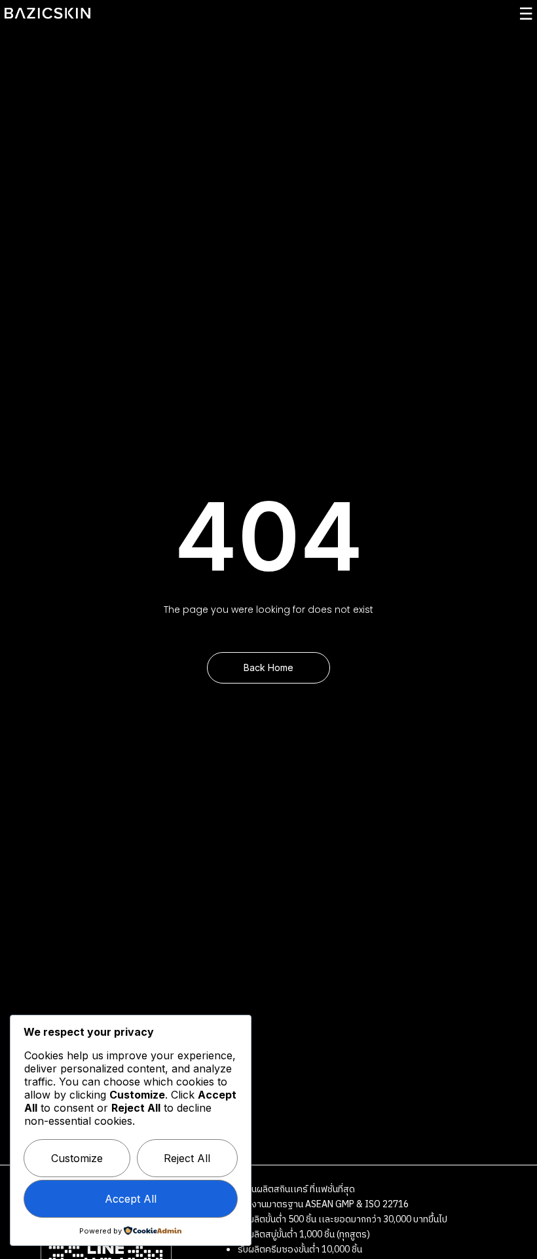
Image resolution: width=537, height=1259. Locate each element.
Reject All (187, 1158)
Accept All (131, 1198)
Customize (77, 1158)
